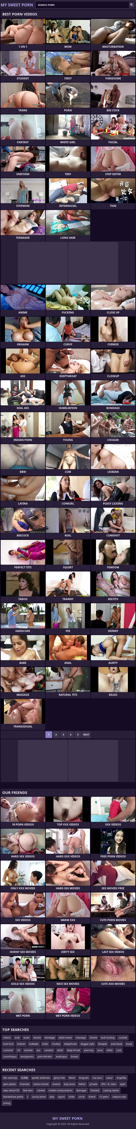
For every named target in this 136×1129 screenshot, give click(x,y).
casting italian (111, 1090)
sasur (109, 1077)
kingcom (84, 1077)
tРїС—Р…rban (108, 1084)
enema (56, 1084)
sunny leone (39, 1096)
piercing (88, 1050)
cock (118, 1050)
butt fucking (108, 1037)
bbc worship (10, 1077)
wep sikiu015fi (11, 1090)
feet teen (28, 1090)
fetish (72, 1077)
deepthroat (70, 1043)
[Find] (132, 5)
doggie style (87, 1043)
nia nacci (97, 1077)
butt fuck (8, 1043)
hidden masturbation (60, 1090)
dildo (109, 1050)
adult (60, 1050)
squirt (61, 1096)
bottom (21, 1043)
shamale (24, 1084)
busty (129, 1043)
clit (18, 1050)
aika (52, 1096)
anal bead (116, 1043)
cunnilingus (10, 1056)
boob (45, 1043)
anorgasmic (27, 1056)
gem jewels (9, 1084)
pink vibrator (45, 1056)
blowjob (102, 1043)
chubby (56, 1043)
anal (17, 1037)
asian (27, 1037)
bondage (50, 1037)
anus (100, 1050)
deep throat (73, 1050)
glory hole (59, 1077)
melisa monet (40, 1084)
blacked (95, 1090)
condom (48, 1050)
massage (81, 1037)
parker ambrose (41, 1077)
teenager (81, 1090)
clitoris (7, 1037)
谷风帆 (24, 1077)
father (82, 1084)
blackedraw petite (13, 1096)
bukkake (33, 1043)
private (93, 1084)
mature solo (119, 1096)
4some (37, 1037)
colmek (41, 1090)
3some (93, 1037)
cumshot (8, 1050)
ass (38, 1050)
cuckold (123, 1037)
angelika (121, 1077)
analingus (61, 1056)
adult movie (65, 1037)
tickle (71, 1096)
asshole (28, 1050)
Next (86, 734)
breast (74, 1056)
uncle (81, 1096)
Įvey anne (69, 1084)
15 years (104, 1096)
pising (6, 1103)
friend (92, 1096)
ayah (122, 1084)
